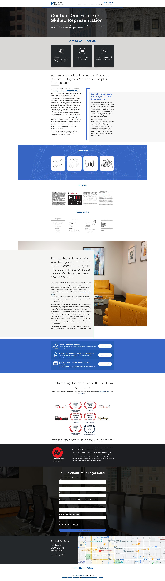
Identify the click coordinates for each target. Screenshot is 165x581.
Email (61, 486)
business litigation (72, 90)
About (79, 4)
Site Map (70, 577)
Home (74, 4)
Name (61, 479)
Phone (61, 493)
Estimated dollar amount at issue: (69, 514)
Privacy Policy (76, 577)
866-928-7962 (109, 2)
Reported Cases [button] (105, 355)
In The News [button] (105, 364)
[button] (163, 571)
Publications (92, 4)
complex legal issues (60, 91)
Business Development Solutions (89, 577)
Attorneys (84, 4)
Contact (112, 4)
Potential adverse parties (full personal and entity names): (76, 507)
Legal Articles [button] (105, 346)
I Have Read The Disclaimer (69, 524)
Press (107, 4)
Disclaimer (62, 521)
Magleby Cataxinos (79, 575)
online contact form (103, 391)
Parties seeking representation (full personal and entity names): (78, 499)
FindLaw (101, 577)
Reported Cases (100, 4)
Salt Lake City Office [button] (58, 555)
